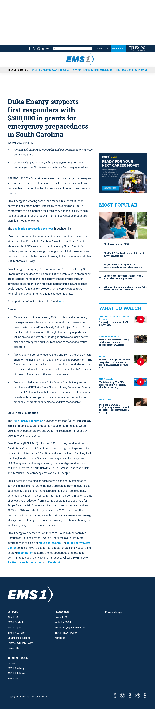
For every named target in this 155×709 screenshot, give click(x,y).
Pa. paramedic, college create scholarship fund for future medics (123, 266)
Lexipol (27, 696)
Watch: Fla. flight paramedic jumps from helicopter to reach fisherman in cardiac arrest (114, 363)
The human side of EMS (116, 244)
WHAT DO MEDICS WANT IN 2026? (50, 70)
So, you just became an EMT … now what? (114, 323)
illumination (25, 552)
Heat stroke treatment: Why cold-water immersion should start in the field (114, 342)
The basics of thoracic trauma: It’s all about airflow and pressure (123, 277)
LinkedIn (23, 562)
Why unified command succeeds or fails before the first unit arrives (125, 288)
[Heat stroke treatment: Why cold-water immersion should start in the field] (140, 339)
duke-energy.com (50, 542)
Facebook (54, 562)
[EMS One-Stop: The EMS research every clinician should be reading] (140, 382)
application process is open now (33, 228)
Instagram (36, 562)
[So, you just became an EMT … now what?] (140, 319)
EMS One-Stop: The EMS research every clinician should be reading (112, 385)
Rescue (102, 356)
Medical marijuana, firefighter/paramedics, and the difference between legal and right (114, 408)
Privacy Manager (114, 612)
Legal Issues (105, 399)
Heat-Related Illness (109, 336)
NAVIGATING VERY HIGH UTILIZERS (92, 70)
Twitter (12, 562)
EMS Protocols (106, 379)
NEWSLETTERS (103, 48)
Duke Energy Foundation (28, 420)
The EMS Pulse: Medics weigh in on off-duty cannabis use (125, 254)
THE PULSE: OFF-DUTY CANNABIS (134, 70)
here (61, 301)
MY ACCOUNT (118, 48)
